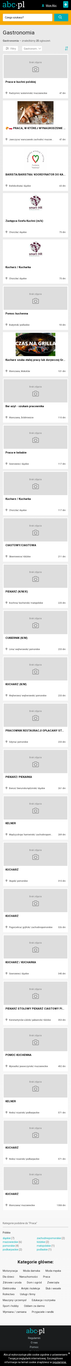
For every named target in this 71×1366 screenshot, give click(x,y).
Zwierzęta (53, 1282)
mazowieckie (10, 1242)
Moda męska (53, 1270)
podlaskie (42, 1249)
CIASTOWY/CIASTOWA (20, 545)
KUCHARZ (12, 869)
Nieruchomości (28, 1276)
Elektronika (9, 1288)
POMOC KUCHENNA (18, 1055)
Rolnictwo (9, 1294)
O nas (34, 1342)
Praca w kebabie (16, 452)
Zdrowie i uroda (12, 1282)
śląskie (7, 1238)
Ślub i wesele (53, 1288)
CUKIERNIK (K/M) (16, 638)
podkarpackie (10, 1249)
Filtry (13, 48)
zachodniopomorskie (49, 1238)
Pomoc (34, 1347)
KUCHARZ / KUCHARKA (20, 962)
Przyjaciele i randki (43, 1312)
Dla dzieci (8, 1276)
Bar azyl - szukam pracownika (24, 406)
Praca (46, 1276)
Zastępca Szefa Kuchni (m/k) (24, 220)
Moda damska (31, 1270)
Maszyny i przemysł (14, 1300)
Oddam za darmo (34, 1306)
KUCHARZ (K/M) (16, 684)
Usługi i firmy (27, 1294)
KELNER (10, 823)
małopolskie (44, 1245)
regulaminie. (59, 1362)
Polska (6, 1232)
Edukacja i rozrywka (43, 1300)
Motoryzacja (10, 1270)
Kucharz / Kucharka (18, 267)
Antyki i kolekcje (30, 1288)
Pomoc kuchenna (16, 313)
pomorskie (9, 1245)
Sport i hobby (11, 1306)
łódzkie (41, 1242)
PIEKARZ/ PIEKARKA (18, 777)
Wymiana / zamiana (14, 1312)
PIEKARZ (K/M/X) (16, 591)
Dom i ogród (34, 1282)
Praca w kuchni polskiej (20, 81)
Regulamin (34, 1338)
